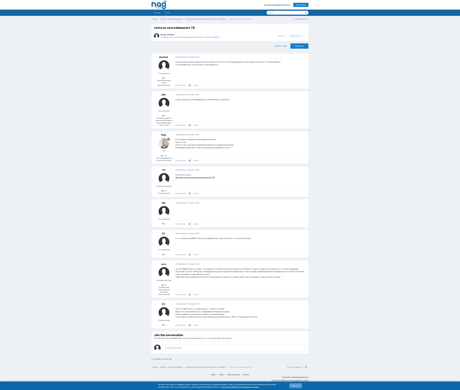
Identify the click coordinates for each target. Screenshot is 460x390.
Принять (295, 386)
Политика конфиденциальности (295, 377)
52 (165, 224)
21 (165, 78)
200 (165, 285)
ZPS (163, 94)
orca (163, 264)
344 (165, 191)
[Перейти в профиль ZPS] (164, 103)
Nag (163, 135)
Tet (163, 170)
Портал (167, 13)
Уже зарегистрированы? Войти (277, 5)
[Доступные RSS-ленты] (306, 367)
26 (165, 116)
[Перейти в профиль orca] (164, 272)
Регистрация (301, 5)
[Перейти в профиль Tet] (164, 178)
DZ (163, 233)
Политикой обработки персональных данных (240, 387)
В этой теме (295, 13)
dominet (170, 35)
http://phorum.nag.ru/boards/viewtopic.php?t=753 (195, 177)
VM (163, 203)
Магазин (157, 13)
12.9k (165, 156)
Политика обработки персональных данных (290, 380)
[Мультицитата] (189, 85)
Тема (221, 375)
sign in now (206, 338)
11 (165, 254)
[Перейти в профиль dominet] (156, 36)
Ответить (299, 46)
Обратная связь (233, 375)
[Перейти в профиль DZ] (164, 242)
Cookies (245, 375)
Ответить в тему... (175, 348)
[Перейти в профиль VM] (164, 211)
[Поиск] (305, 13)
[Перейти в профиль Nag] (164, 143)
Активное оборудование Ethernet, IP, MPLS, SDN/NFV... (197, 37)
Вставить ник (180, 85)
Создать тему (280, 46)
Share (282, 36)
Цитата (196, 85)
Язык (213, 375)
